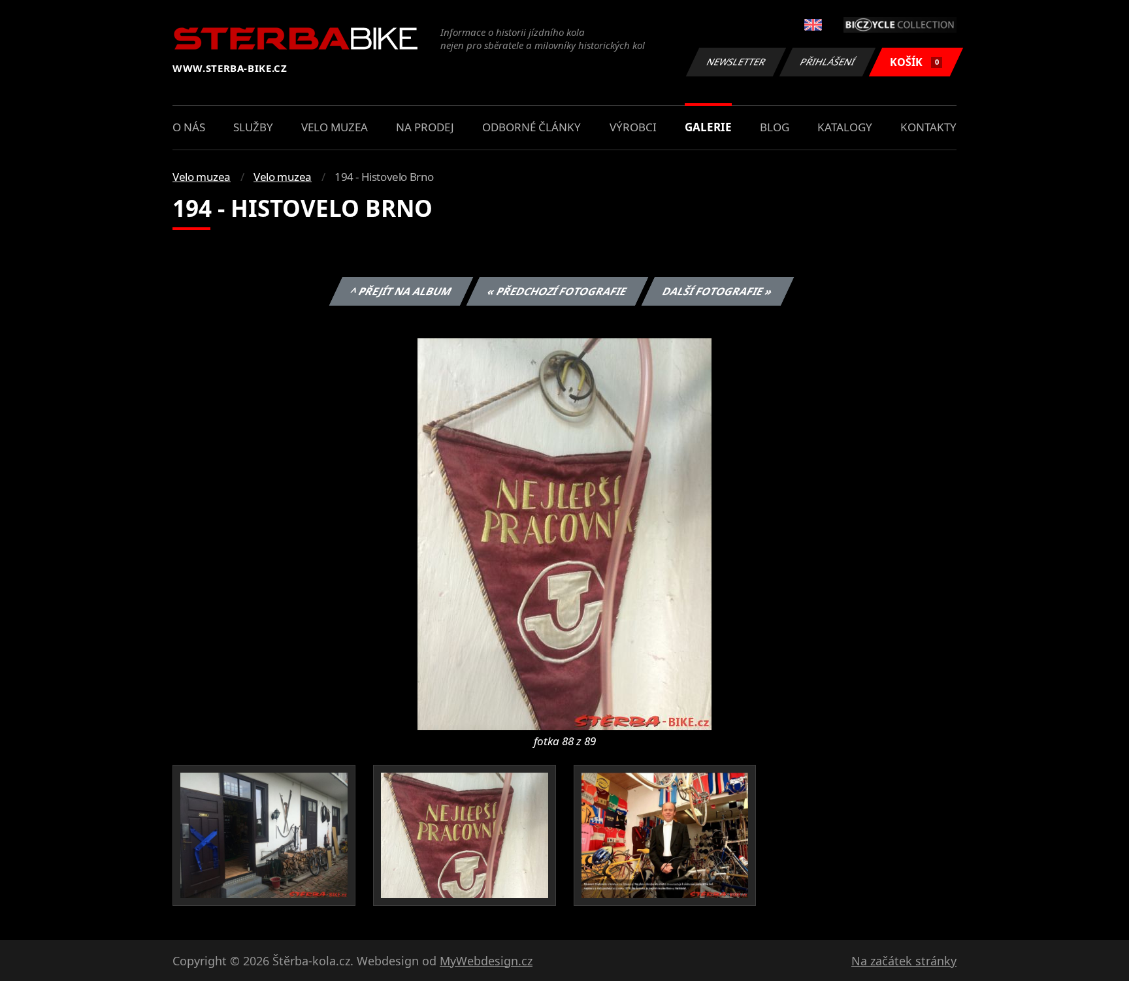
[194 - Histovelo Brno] (564, 533)
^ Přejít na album (400, 291)
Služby (253, 127)
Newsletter (736, 62)
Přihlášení (828, 62)
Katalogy (844, 127)
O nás (188, 127)
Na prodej (425, 127)
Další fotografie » (717, 291)
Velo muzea (334, 127)
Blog (774, 127)
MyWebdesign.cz (486, 961)
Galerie (708, 127)
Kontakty (928, 127)
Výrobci (633, 127)
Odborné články (531, 127)
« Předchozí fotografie (556, 291)
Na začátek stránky (904, 961)
